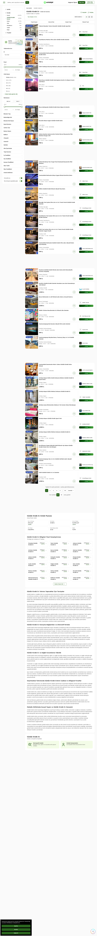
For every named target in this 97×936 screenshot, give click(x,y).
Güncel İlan (51, 22)
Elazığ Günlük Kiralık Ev (77, 557)
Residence (9, 25)
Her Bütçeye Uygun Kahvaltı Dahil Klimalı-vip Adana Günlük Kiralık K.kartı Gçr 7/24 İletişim (56, 446)
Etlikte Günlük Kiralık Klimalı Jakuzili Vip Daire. (52, 189)
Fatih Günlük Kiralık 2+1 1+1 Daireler (49, 472)
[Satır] (86, 17)
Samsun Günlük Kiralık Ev (77, 550)
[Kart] (89, 17)
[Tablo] (91, 17)
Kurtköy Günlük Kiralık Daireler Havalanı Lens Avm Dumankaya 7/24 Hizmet (57, 284)
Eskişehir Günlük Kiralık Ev (55, 557)
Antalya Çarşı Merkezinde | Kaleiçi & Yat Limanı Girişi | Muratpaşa (57, 405)
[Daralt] (5, 18)
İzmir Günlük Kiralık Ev (54, 544)
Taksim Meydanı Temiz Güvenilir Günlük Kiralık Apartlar (54, 26)
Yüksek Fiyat (85, 22)
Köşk (8, 29)
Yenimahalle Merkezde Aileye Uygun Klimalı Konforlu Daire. (55, 175)
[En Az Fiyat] (4, 67)
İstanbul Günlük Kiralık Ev (32, 544)
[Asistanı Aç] (93, 931)
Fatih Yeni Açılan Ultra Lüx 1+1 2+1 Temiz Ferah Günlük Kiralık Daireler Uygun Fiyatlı (56, 230)
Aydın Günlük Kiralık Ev (32, 564)
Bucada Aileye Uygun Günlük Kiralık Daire (51, 120)
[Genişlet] (5, 15)
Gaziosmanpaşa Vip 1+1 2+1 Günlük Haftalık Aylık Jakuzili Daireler (55, 459)
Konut (8, 15)
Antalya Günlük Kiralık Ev (32, 550)
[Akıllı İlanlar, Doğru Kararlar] (48, 2)
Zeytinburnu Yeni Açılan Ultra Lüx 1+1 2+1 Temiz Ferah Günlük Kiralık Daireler (56, 216)
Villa (8, 23)
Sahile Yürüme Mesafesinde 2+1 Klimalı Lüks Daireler (54, 310)
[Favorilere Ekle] (74, 34)
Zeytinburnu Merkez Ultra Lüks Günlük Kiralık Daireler (54, 39)
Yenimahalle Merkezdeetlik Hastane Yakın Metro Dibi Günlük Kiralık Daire (56, 53)
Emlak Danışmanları (72, 743)
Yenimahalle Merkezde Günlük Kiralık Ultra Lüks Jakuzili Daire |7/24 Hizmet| (56, 243)
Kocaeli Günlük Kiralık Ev (77, 571)
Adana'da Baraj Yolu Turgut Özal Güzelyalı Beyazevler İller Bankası (55, 162)
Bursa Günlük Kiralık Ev (54, 550)
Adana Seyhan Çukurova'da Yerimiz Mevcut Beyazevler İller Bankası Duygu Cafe (56, 134)
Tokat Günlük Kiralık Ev (77, 578)
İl (4, 52)
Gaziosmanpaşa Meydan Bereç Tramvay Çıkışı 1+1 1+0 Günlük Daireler (56, 338)
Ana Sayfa (29, 8)
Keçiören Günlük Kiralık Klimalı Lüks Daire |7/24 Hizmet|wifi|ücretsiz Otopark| (55, 270)
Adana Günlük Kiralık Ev (32, 557)
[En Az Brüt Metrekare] (4, 107)
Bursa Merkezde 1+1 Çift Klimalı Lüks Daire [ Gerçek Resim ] (56, 297)
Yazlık (8, 27)
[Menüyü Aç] (4, 2)
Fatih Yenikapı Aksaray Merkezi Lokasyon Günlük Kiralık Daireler (57, 66)
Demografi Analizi (38, 743)
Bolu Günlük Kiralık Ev (76, 564)
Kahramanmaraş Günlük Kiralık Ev (33, 578)
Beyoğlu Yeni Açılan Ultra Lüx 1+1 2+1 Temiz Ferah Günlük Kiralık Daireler (57, 203)
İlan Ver (81, 2)
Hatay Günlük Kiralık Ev (54, 571)
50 (65, 490)
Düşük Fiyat (68, 22)
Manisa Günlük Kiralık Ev (32, 571)
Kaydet (84, 12)
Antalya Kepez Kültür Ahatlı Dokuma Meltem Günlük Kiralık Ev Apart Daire (56, 378)
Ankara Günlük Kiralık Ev (77, 544)
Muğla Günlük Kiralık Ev (54, 564)
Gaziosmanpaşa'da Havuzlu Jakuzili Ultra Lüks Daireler (54, 324)
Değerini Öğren (72, 2)
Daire (8, 21)
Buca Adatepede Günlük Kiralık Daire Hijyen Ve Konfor (54, 107)
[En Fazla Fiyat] (22, 67)
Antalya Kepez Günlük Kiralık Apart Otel (50, 418)
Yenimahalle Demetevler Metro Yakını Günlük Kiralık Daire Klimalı (55, 365)
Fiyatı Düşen (34, 22)
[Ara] (27, 2)
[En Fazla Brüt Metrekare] (22, 107)
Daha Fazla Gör (59, 584)
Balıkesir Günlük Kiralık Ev (55, 578)
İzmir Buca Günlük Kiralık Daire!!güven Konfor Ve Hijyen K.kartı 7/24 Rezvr (56, 80)
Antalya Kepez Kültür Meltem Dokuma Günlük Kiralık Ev (54, 391)
